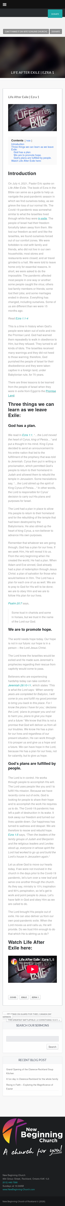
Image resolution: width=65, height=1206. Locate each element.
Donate (55, 14)
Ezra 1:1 (27, 435)
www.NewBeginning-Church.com (19, 1189)
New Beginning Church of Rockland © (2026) (24, 1201)
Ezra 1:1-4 (22, 318)
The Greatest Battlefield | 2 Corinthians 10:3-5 (34, 1019)
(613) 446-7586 (10, 1182)
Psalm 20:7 (15, 603)
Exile (24, 997)
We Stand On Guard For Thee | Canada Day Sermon (27, 1015)
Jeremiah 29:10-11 (19, 685)
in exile (42, 218)
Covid (13, 997)
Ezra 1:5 (13, 835)
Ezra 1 (35, 997)
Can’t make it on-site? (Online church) (26, 31)
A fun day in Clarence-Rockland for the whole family (32, 1078)
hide (28, 140)
